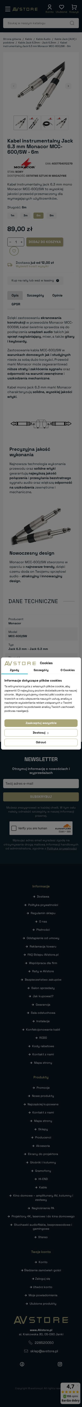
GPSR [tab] (16, 304)
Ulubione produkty (43, 1303)
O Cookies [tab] (68, 670)
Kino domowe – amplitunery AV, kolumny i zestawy (43, 1198)
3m (26, 215)
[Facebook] (22, 1364)
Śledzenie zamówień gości (42, 1270)
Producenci (43, 1137)
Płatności (43, 929)
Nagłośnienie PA (43, 1208)
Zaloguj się (42, 1278)
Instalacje (43, 1021)
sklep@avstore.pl (44, 1351)
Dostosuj (39, 732)
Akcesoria (43, 1146)
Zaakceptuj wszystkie (41, 723)
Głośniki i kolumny (43, 1162)
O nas (43, 921)
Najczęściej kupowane (43, 1104)
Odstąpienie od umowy (43, 938)
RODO (43, 1038)
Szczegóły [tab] (35, 295)
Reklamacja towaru (43, 946)
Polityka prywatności (43, 905)
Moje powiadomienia (43, 1295)
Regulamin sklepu (43, 913)
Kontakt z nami (43, 1054)
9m (52, 215)
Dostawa (43, 896)
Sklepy (43, 1129)
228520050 (44, 1343)
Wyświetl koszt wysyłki (32, 266)
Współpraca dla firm (43, 963)
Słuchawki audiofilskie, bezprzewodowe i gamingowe (43, 1227)
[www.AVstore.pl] (25, 9)
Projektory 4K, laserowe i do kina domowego (43, 1216)
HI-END (43, 1179)
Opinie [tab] (57, 295)
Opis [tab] (15, 295)
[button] (50, 9)
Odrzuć (41, 742)
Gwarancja (43, 1004)
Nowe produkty (43, 1096)
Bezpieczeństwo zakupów (43, 979)
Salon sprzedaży (43, 988)
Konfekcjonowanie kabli (43, 1029)
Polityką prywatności (62, 848)
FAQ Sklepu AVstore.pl (43, 954)
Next (68, 86)
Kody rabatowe (43, 1046)
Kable (43, 1187)
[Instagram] (59, 1364)
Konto (43, 1262)
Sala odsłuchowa (43, 1013)
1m (12, 215)
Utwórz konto (42, 1287)
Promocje (43, 1088)
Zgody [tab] (14, 670)
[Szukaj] (72, 23)
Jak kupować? (43, 996)
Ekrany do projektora (43, 1154)
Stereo (43, 1237)
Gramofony (43, 1171)
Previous (14, 86)
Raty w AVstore (43, 971)
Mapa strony (43, 1063)
